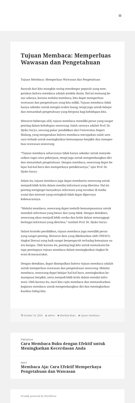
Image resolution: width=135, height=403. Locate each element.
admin (51, 315)
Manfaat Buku (68, 315)
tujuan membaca (90, 315)
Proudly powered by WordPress (38, 396)
